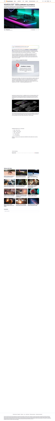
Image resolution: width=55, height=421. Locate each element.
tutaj (17, 419)
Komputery (19, 1)
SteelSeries (27, 49)
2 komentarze (33, 29)
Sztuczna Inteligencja (32, 1)
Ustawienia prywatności (39, 414)
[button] (45, 1)
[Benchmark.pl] (10, 1)
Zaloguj (48, 1)
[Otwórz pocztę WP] (43, 1)
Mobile (15, 1)
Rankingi (26, 1)
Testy (23, 1)
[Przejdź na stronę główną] (5, 1)
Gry (37, 1)
